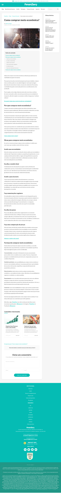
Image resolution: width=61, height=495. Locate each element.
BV (30, 405)
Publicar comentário (22, 375)
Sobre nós (30, 388)
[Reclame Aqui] (30, 456)
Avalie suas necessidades (11, 58)
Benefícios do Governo (10, 9)
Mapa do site (30, 395)
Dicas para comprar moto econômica (13, 57)
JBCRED (30, 410)
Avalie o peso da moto (11, 62)
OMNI (30, 412)
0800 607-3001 (32, 442)
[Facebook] (25, 449)
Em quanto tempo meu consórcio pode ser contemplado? (17, 101)
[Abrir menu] (2, 4)
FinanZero (6, 16)
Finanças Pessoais (30, 9)
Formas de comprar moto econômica (13, 69)
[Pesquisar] (58, 9)
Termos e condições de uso (30, 393)
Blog (3, 9)
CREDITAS (30, 407)
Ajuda (30, 391)
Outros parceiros (30, 424)
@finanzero (19, 304)
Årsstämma (30, 400)
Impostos (37, 9)
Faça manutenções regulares (12, 64)
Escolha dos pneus (10, 66)
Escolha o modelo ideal (11, 60)
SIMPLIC (30, 419)
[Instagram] (32, 449)
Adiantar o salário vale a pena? (11, 238)
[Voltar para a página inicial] (31, 4)
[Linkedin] (28, 449)
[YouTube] (36, 449)
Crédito (17, 9)
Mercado (43, 9)
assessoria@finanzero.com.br (30, 439)
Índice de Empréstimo (30, 398)
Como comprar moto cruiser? (11, 136)
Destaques (23, 9)
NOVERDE (30, 414)
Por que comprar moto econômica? (13, 55)
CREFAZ (30, 421)
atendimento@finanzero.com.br (30, 435)
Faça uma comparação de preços (12, 67)
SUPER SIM (30, 417)
